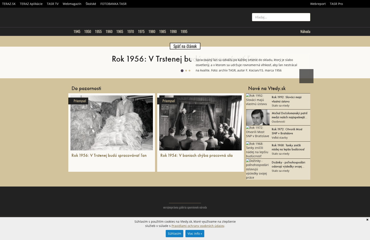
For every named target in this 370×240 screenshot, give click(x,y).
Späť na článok (185, 46)
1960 (109, 31)
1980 (151, 31)
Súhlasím (174, 233)
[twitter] (289, 201)
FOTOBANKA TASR (113, 4)
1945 (76, 31)
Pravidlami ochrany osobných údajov (198, 226)
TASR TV (52, 4)
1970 (130, 31)
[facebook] (298, 201)
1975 (141, 31)
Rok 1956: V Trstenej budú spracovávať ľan (109, 155)
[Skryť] (305, 57)
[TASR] (357, 4)
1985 (162, 31)
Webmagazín (72, 4)
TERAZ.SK (9, 4)
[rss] (307, 201)
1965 (119, 31)
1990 (173, 31)
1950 (87, 31)
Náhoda (305, 31)
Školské (91, 4)
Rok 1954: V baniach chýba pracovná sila (196, 155)
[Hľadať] (305, 17)
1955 (98, 31)
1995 (184, 31)
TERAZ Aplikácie (31, 4)
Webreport (318, 4)
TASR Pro (336, 4)
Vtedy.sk (185, 197)
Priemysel (80, 101)
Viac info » (195, 233)
